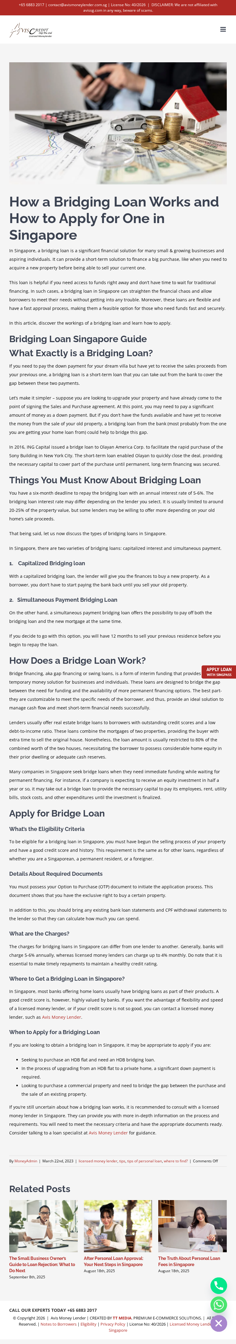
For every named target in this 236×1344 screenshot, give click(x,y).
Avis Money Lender (61, 1017)
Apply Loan (219, 671)
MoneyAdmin (25, 1161)
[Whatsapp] (218, 1304)
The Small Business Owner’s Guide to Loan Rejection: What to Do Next (42, 1264)
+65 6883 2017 (82, 1310)
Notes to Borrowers (59, 1324)
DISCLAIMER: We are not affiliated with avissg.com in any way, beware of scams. (150, 7)
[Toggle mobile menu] (223, 29)
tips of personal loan (144, 1161)
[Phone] (218, 1285)
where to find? (176, 1161)
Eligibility (88, 1324)
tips (122, 1161)
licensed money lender (98, 1161)
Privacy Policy (112, 1324)
